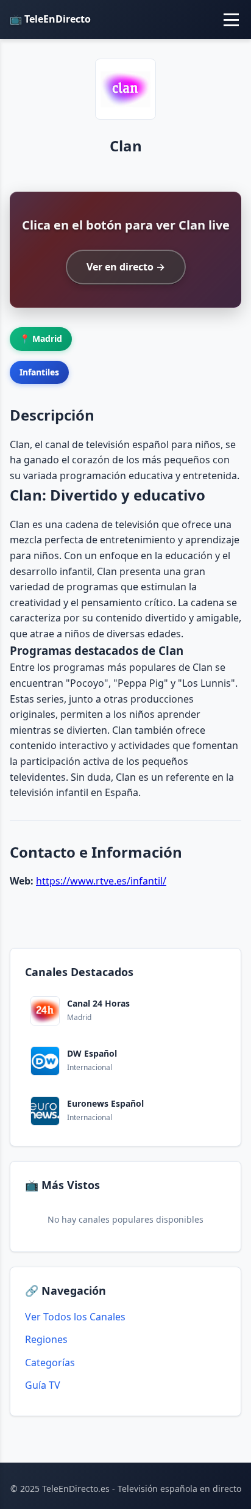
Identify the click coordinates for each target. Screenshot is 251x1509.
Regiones (46, 1339)
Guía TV (42, 1385)
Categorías (50, 1362)
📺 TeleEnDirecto (50, 19)
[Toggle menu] (231, 20)
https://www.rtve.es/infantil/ (101, 881)
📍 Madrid (40, 338)
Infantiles (39, 372)
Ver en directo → (126, 266)
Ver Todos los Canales (75, 1316)
